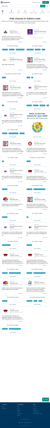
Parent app (4, 408)
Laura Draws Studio (39, 59)
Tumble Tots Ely (38, 171)
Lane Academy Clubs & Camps (40, 87)
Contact (35, 406)
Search (42, 6)
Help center (35, 410)
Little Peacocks (14, 199)
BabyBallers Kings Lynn (16, 59)
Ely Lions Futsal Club (40, 143)
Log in (45, 2)
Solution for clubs (36, 2)
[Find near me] (48, 6)
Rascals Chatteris (39, 283)
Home (18, 408)
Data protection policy (37, 413)
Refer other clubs (37, 136)
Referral (18, 415)
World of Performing (40, 31)
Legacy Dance (14, 32)
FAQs (34, 408)
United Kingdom (26, 419)
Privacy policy (36, 411)
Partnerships (19, 413)
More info (20, 42)
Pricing (18, 411)
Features (18, 410)
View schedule (12, 53)
